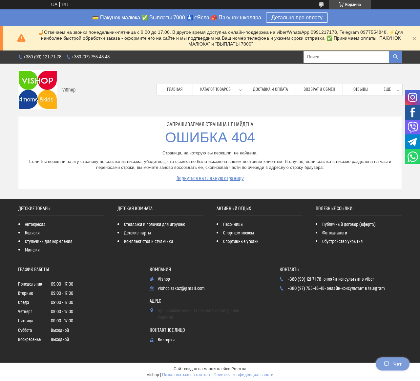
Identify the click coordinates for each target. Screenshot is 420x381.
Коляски (32, 233)
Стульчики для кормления (48, 241)
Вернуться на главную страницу (210, 178)
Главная (175, 89)
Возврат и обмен (319, 89)
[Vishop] (37, 90)
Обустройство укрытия (342, 241)
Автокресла (35, 224)
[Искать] (395, 57)
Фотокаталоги (334, 233)
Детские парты (137, 233)
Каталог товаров (215, 89)
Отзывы (360, 89)
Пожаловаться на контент (186, 374)
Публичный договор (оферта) (349, 224)
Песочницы (233, 224)
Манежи (32, 250)
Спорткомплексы (238, 233)
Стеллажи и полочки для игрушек (154, 224)
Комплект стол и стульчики (148, 241)
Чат (397, 364)
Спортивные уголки (241, 241)
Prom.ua (238, 369)
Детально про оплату (297, 17)
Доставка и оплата (270, 89)
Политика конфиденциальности (243, 374)
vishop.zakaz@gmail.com (181, 288)
